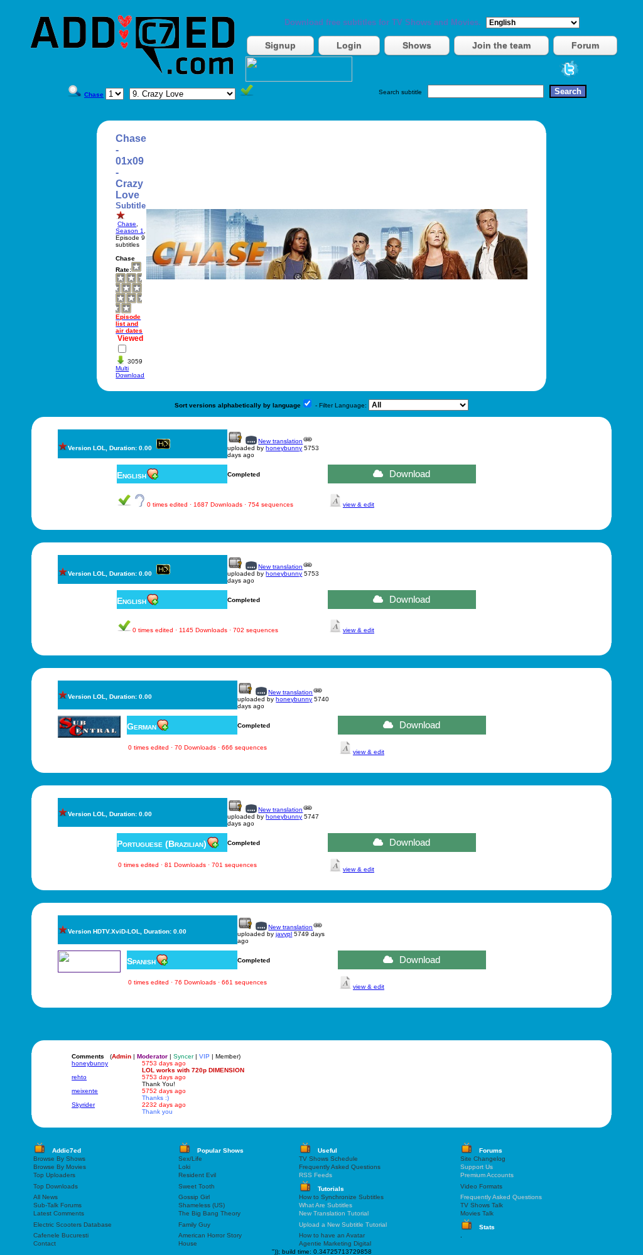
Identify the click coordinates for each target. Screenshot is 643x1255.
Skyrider (83, 1104)
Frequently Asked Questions (340, 1166)
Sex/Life (190, 1158)
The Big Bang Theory (209, 1213)
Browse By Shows (59, 1158)
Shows (417, 45)
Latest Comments (58, 1213)
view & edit (358, 504)
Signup (280, 45)
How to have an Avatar (332, 1235)
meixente (85, 1090)
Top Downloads (55, 1186)
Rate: (123, 269)
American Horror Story (210, 1235)
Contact (44, 1243)
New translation (280, 441)
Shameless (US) (201, 1205)
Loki (184, 1166)
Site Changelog (482, 1158)
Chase (126, 223)
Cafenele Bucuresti (61, 1235)
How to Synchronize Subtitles (341, 1196)
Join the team (501, 45)
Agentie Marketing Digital (335, 1243)
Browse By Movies (59, 1166)
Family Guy (194, 1224)
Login (349, 45)
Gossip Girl (194, 1196)
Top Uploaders (54, 1175)
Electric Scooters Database (72, 1224)
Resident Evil (197, 1175)
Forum (585, 45)
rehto (79, 1077)
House (187, 1243)
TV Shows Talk (481, 1205)
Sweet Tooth (196, 1186)
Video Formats (481, 1186)
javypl (284, 933)
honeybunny (284, 447)
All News (45, 1196)
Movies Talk (477, 1213)
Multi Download (130, 372)
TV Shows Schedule (328, 1158)
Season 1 (130, 230)
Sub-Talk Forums (57, 1205)
